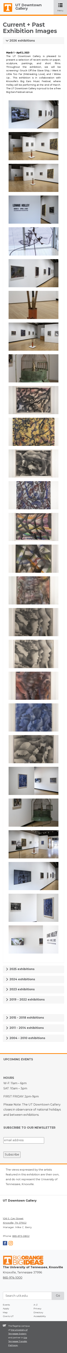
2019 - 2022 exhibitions (27, 999)
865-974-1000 (12, 1277)
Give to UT (8, 1316)
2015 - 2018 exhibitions (26, 1017)
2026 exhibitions (22, 40)
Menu (62, 7)
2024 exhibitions (22, 979)
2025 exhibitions (21, 969)
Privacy (37, 1308)
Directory (38, 1312)
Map (5, 1312)
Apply (6, 1308)
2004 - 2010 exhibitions (27, 1038)
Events (6, 1304)
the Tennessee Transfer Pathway (17, 1341)
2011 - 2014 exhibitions (26, 1028)
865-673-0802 (20, 1236)
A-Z (36, 1304)
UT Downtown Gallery (28, 7)
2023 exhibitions (22, 989)
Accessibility (40, 1316)
